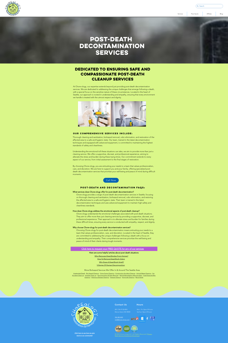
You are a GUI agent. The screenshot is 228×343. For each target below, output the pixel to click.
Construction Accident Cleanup (125, 273)
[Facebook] (147, 318)
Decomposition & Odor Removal (108, 275)
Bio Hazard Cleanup (92, 273)
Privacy (149, 334)
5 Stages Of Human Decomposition (111, 265)
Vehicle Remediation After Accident (131, 275)
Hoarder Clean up (90, 275)
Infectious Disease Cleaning (100, 277)
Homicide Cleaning (128, 277)
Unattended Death (79, 273)
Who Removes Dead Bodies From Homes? (111, 256)
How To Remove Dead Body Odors (111, 259)
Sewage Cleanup (115, 277)
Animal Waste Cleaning (143, 273)
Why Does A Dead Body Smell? (111, 262)
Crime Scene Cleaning (107, 273)
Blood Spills (139, 277)
